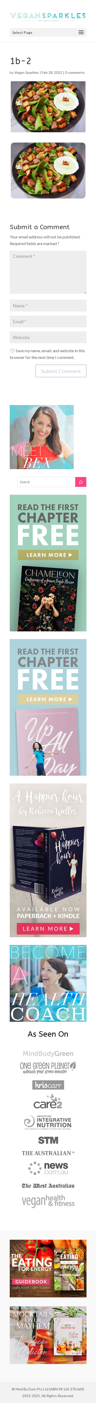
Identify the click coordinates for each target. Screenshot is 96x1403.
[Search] (80, 482)
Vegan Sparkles (26, 72)
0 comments (75, 72)
